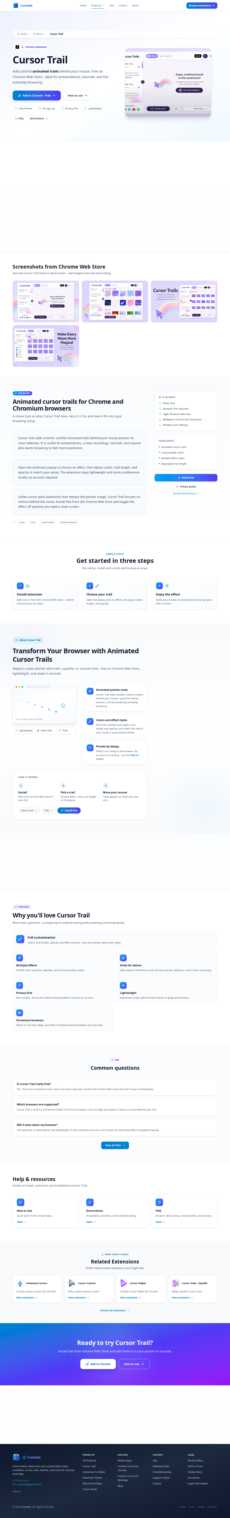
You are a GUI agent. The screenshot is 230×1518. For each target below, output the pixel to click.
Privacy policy (188, 486)
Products (96, 5)
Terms (191, 1506)
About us (17, 1491)
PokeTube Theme (92, 1477)
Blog (120, 1485)
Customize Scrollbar (94, 1472)
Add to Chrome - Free (37, 95)
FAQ (111, 5)
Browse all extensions (113, 1310)
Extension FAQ (161, 1466)
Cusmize (26, 1506)
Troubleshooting (162, 1472)
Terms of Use (195, 1466)
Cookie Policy (195, 1472)
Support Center (161, 1477)
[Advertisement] (115, 166)
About (135, 5)
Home (83, 5)
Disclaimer (194, 1477)
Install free (188, 477)
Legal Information (198, 1483)
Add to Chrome (100, 1364)
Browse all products (184, 493)
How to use (75, 95)
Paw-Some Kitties (92, 1483)
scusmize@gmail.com (29, 1484)
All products (37, 118)
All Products (89, 1460)
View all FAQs (113, 1145)
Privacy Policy (195, 1460)
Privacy (182, 1506)
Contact (123, 5)
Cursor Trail (89, 1466)
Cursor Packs (90, 1489)
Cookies (201, 1506)
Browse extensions (200, 5)
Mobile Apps (125, 1460)
